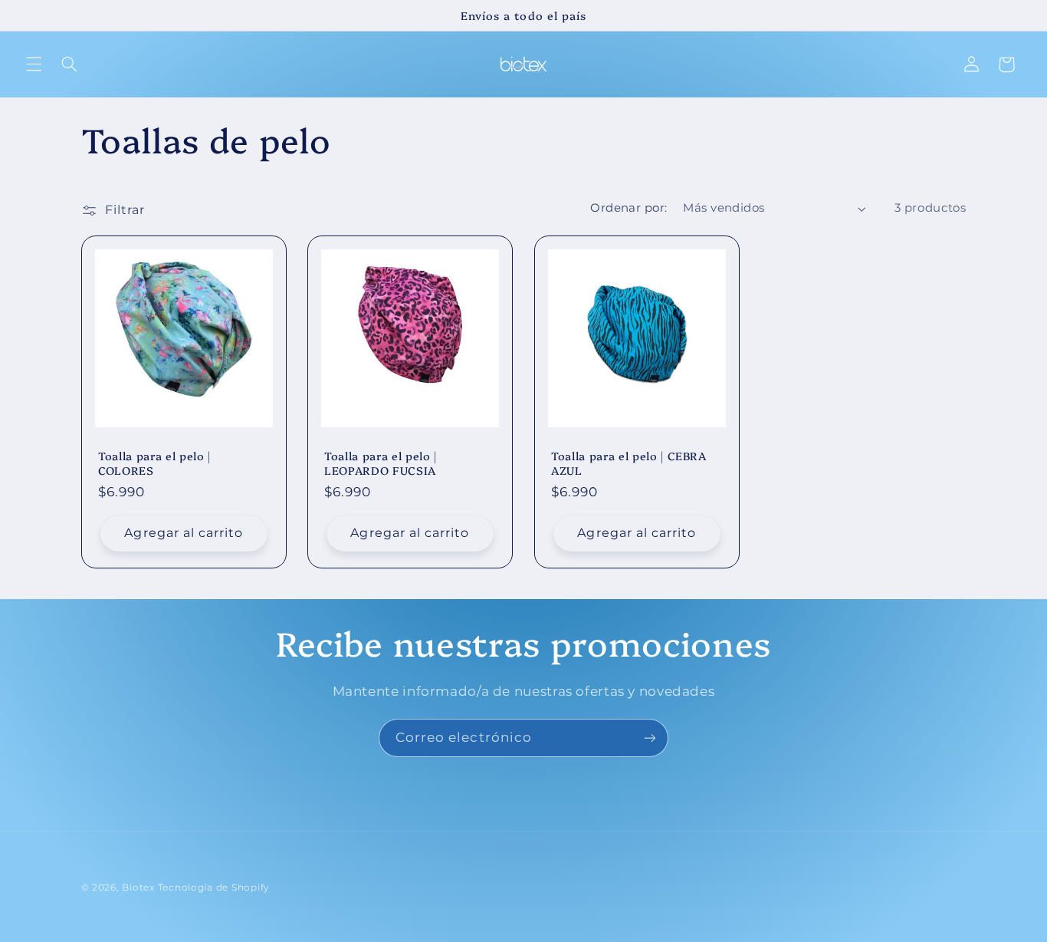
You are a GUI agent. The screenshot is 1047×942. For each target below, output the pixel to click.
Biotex (138, 887)
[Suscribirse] (650, 737)
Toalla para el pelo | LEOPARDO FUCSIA (380, 463)
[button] (33, 64)
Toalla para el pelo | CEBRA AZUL (629, 463)
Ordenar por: (628, 208)
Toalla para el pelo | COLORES (154, 463)
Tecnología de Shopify (214, 887)
